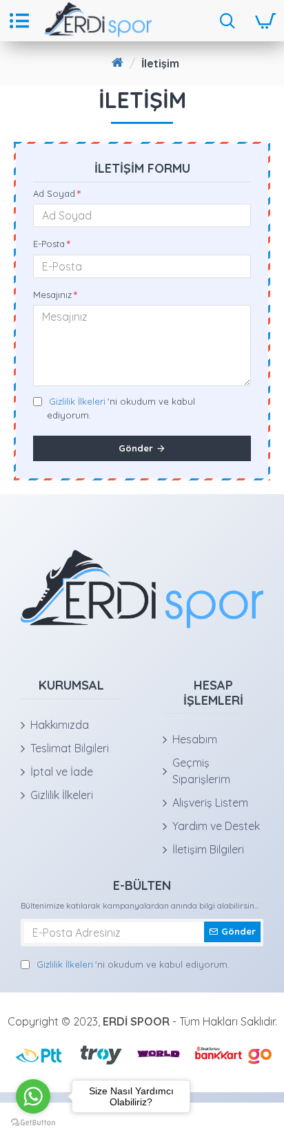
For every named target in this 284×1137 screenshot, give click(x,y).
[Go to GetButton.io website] (33, 1122)
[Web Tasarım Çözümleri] (260, 1053)
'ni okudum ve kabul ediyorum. (121, 408)
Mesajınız (52, 294)
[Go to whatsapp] (33, 1096)
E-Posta (49, 243)
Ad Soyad (54, 193)
